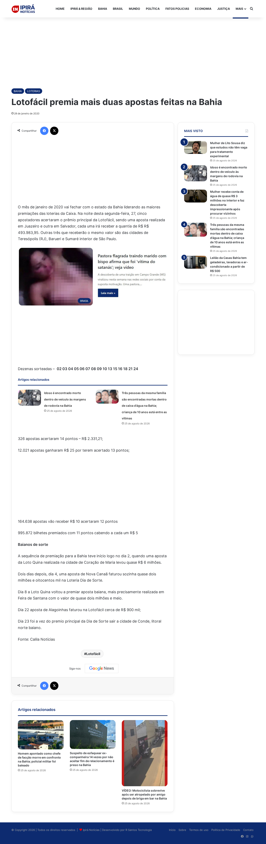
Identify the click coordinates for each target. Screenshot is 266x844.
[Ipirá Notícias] (23, 8)
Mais (239, 8)
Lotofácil (93, 654)
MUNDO (134, 8)
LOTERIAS (33, 91)
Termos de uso (198, 830)
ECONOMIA (203, 8)
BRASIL (118, 8)
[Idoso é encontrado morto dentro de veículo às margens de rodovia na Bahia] (29, 398)
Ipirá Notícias (91, 830)
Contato (248, 830)
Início (172, 830)
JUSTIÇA (223, 8)
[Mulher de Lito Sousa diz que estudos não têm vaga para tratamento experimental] (195, 147)
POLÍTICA (153, 8)
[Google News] (101, 668)
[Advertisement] (133, 51)
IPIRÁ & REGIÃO (81, 8)
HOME (60, 8)
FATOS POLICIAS (177, 8)
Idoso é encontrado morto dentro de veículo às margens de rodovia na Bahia (65, 399)
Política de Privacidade (225, 830)
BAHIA (102, 8)
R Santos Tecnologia (139, 830)
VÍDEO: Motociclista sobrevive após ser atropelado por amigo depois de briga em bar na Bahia (144, 794)
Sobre (182, 830)
